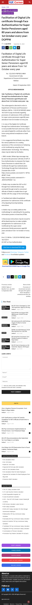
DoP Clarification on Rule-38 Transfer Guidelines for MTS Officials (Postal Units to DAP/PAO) (15, 419)
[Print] (18, 47)
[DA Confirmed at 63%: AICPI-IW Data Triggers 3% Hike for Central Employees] (6, 323)
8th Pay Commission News (5, 308)
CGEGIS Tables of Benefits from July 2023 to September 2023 (8, 289)
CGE (7, 7)
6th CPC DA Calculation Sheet (11, 469)
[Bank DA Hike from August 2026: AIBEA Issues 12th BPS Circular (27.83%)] (6, 314)
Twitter (26, 252)
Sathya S (14, 309)
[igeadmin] (3, 44)
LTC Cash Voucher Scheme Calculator (13, 492)
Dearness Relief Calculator (10, 479)
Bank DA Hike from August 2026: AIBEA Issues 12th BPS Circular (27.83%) (20, 314)
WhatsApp (13, 252)
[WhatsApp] (10, 47)
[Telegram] (14, 47)
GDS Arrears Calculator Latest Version (13, 504)
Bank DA (4, 317)
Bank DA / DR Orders (9, 464)
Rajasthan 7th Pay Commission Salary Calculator (16, 528)
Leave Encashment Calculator (11, 497)
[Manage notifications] (28, 602)
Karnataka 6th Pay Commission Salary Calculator (16, 519)
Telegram (20, 252)
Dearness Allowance (5, 325)
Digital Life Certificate (11, 10)
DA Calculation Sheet (9, 459)
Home (3, 7)
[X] (7, 47)
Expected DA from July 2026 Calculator (13, 467)
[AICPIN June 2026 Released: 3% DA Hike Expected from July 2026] (6, 331)
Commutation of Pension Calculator (12, 531)
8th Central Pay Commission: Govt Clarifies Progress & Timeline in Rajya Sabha (20, 338)
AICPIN (4, 333)
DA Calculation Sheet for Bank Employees (14, 472)
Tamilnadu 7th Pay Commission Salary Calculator (16, 526)
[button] (2, 2)
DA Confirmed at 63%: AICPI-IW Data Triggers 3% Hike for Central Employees (21, 323)
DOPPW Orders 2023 (7, 13)
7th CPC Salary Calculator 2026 (11, 489)
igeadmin (8, 44)
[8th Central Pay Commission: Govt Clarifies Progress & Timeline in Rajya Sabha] (6, 338)
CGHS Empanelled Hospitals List (11, 494)
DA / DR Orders (7, 462)
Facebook (7, 254)
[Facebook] (3, 47)
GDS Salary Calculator (9, 506)
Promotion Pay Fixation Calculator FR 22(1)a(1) (15, 533)
